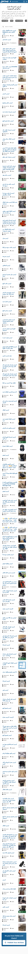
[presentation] (26, 20)
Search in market (9, 26)
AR (26, 1)
